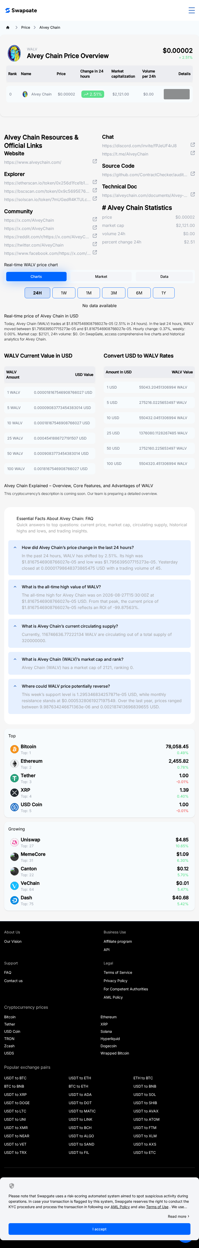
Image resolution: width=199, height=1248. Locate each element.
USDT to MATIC (82, 1111)
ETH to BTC (143, 1078)
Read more (177, 1216)
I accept (99, 1229)
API (107, 949)
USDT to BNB (144, 1086)
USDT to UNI (15, 1119)
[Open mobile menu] (192, 10)
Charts (36, 276)
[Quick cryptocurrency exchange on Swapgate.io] (20, 10)
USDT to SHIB (145, 1103)
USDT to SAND (81, 1144)
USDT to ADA (80, 1094)
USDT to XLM (145, 1136)
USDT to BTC (15, 1078)
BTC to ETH (78, 1086)
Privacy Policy (115, 980)
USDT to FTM (145, 1127)
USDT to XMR (16, 1127)
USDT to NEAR (16, 1136)
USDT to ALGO (81, 1136)
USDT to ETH (80, 1078)
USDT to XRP (15, 1094)
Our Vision (13, 941)
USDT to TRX (15, 1152)
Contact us (13, 980)
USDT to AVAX (146, 1111)
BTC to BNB (14, 1086)
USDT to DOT (80, 1103)
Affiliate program (118, 941)
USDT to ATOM (146, 1119)
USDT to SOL (144, 1094)
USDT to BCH (80, 1127)
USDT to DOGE (17, 1103)
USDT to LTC (15, 1111)
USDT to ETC (144, 1152)
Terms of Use (157, 1207)
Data (164, 276)
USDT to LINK (80, 1119)
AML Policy (113, 997)
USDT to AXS (144, 1144)
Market (101, 276)
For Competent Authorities (126, 989)
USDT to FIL (79, 1152)
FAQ (7, 972)
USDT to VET (15, 1144)
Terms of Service (118, 972)
